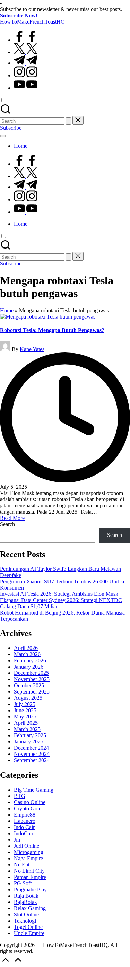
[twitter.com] (25, 52)
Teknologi (25, 921)
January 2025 (28, 741)
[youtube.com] (25, 88)
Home (7, 310)
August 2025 (28, 698)
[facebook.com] (25, 40)
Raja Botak (26, 896)
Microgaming (28, 852)
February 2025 (30, 735)
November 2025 (32, 679)
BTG (19, 796)
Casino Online (29, 802)
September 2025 (32, 692)
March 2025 (27, 729)
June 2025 (25, 710)
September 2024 (32, 760)
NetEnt (21, 865)
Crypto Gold (28, 808)
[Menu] (3, 136)
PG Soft (23, 883)
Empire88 (24, 815)
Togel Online (28, 927)
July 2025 (24, 704)
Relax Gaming (30, 908)
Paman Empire (30, 877)
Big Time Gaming (33, 790)
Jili (17, 840)
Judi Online (26, 846)
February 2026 (30, 660)
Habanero (24, 821)
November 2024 (32, 754)
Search (7, 524)
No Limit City (29, 871)
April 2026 (26, 648)
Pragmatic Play (30, 889)
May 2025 (25, 717)
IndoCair (23, 833)
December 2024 (31, 748)
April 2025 (26, 723)
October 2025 (29, 685)
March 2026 (27, 654)
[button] (68, 121)
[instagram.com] (25, 75)
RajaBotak (25, 902)
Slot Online (26, 914)
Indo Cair (24, 827)
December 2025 (31, 673)
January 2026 (28, 667)
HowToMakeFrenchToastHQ (32, 22)
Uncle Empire (29, 933)
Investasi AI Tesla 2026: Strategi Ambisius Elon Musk (59, 594)
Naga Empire (28, 858)
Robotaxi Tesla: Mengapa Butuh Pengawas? (52, 330)
